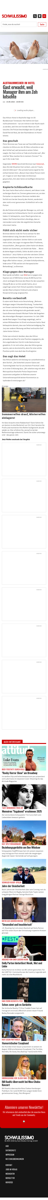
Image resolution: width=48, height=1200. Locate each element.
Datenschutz (11, 1150)
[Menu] (44, 16)
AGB (7, 1146)
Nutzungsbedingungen (15, 1159)
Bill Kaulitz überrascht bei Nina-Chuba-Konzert (21, 1083)
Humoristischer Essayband (15, 1043)
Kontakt (9, 1165)
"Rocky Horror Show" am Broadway (19, 773)
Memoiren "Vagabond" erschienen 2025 (22, 811)
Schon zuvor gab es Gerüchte (16, 1004)
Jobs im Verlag (11, 1169)
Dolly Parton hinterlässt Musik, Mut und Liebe (22, 964)
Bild (25, 275)
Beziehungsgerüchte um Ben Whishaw (21, 847)
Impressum (10, 1154)
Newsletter (10, 1178)
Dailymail (40, 164)
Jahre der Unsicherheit (13, 886)
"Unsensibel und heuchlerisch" (17, 924)
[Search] (35, 16)
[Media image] (24, 758)
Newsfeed (9, 1182)
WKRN (14, 164)
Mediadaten (10, 1173)
